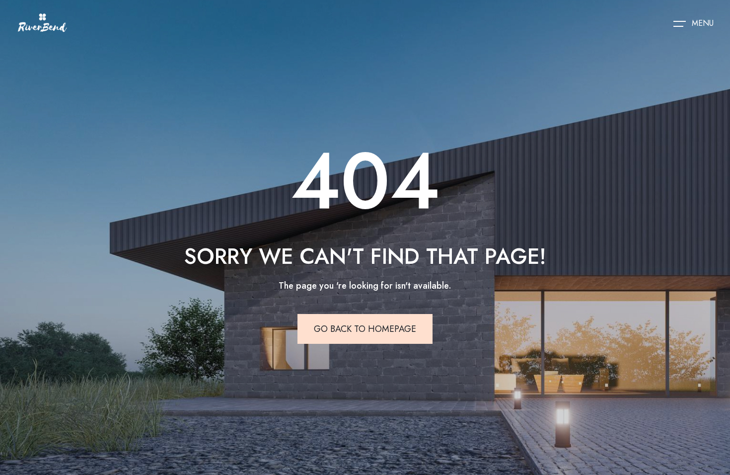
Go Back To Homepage (365, 328)
